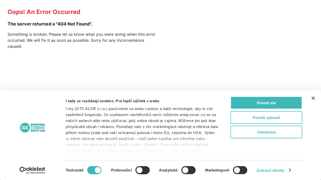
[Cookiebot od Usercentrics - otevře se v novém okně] (32, 170)
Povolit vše (266, 103)
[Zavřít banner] (313, 98)
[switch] (142, 170)
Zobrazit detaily (270, 170)
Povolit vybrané (266, 117)
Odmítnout (266, 132)
